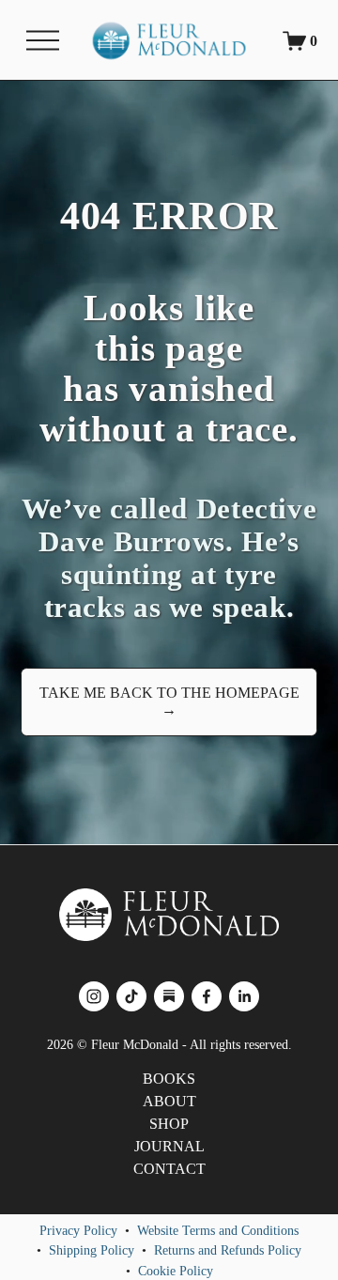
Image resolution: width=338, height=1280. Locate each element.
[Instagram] (94, 996)
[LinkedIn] (244, 996)
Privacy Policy (78, 1230)
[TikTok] (131, 996)
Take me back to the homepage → (169, 701)
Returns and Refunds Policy (227, 1249)
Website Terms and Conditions (218, 1230)
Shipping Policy (91, 1249)
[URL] (169, 996)
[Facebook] (207, 996)
